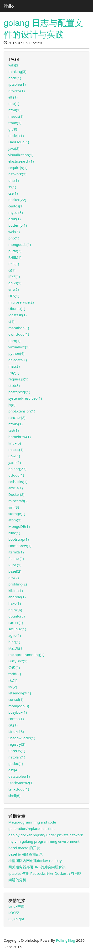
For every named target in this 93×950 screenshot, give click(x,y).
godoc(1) (15, 763)
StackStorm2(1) (21, 782)
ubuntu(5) (16, 616)
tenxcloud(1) (18, 789)
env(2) (13, 289)
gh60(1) (14, 283)
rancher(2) (17, 417)
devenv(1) (16, 90)
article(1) (15, 488)
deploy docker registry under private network (45, 835)
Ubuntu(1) (16, 308)
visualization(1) (20, 154)
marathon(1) (18, 327)
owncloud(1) (18, 334)
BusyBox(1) (17, 661)
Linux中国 (16, 906)
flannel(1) (16, 558)
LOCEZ (13, 912)
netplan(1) (16, 757)
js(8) (12, 404)
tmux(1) (14, 122)
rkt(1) (12, 680)
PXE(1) (13, 263)
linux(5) (14, 443)
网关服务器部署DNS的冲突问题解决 (37, 867)
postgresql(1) (19, 391)
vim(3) (13, 507)
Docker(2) (16, 494)
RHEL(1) (14, 257)
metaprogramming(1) (26, 654)
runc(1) (14, 532)
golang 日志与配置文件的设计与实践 (43, 28)
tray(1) (13, 372)
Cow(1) (14, 456)
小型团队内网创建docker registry (35, 860)
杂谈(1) (14, 667)
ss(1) (12, 186)
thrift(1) (14, 673)
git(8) (12, 129)
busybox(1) (17, 712)
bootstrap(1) (18, 539)
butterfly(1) (17, 225)
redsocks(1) (17, 481)
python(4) (16, 353)
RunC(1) (14, 564)
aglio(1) (14, 635)
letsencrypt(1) (19, 693)
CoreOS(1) (16, 750)
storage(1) (16, 513)
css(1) (13, 193)
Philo (9, 6)
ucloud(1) (16, 475)
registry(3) (17, 744)
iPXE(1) (14, 276)
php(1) (13, 238)
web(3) (14, 231)
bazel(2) (14, 571)
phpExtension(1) (21, 411)
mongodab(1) (19, 244)
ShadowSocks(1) (21, 737)
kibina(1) (15, 590)
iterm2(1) (16, 552)
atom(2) (14, 520)
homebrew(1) (19, 436)
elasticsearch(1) (21, 161)
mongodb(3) (18, 705)
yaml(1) (14, 462)
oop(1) (13, 103)
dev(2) (13, 577)
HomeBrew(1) (19, 545)
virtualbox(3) (19, 347)
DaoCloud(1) (18, 142)
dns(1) (13, 180)
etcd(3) (14, 385)
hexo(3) (14, 603)
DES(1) (13, 295)
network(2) (17, 174)
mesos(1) (16, 116)
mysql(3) (15, 212)
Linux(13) (16, 731)
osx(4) (13, 769)
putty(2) (14, 250)
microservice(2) (21, 302)
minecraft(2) (18, 500)
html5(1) (15, 423)
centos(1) (16, 206)
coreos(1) (16, 718)
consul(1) (16, 699)
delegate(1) (17, 359)
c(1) (11, 321)
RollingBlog (65, 940)
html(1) (14, 110)
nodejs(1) (16, 135)
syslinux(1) (17, 629)
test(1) (13, 430)
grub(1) (14, 218)
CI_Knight (16, 919)
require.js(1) (18, 379)
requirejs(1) (17, 167)
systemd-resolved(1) (25, 398)
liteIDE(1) (16, 648)
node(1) (14, 77)
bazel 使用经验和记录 (25, 854)
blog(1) (14, 641)
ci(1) (12, 270)
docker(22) (17, 199)
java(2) (14, 148)
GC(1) (13, 725)
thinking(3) (17, 71)
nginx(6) (15, 609)
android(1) (17, 596)
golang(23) (17, 468)
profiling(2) (17, 584)
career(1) (15, 622)
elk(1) (13, 97)
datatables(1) (19, 776)
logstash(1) (17, 315)
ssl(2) (12, 686)
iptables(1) (17, 84)
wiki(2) (14, 65)
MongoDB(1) (19, 526)
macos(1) (16, 449)
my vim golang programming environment (43, 841)
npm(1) (14, 340)
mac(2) (14, 366)
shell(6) (14, 795)
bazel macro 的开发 (24, 847)
